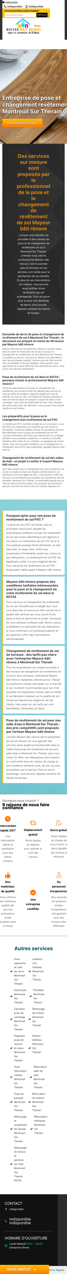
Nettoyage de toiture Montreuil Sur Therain (38, 1017)
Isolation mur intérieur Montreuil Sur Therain (37, 969)
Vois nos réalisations (22, 123)
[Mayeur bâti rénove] (23, 26)
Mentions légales (54, 1269)
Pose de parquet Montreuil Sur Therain (19, 1102)
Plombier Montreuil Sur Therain (38, 996)
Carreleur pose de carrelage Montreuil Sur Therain (19, 1019)
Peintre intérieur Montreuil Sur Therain (37, 1044)
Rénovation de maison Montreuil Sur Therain (38, 1102)
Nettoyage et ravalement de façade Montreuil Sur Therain (20, 1129)
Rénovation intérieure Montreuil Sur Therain (40, 1125)
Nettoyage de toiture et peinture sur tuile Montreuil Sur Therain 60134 (20, 1164)
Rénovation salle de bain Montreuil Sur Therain (40, 1077)
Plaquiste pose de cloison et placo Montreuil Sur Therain (19, 1048)
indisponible (11, 2)
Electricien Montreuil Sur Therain (20, 996)
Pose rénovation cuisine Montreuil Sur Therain (20, 1077)
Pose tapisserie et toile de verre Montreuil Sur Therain (19, 971)
